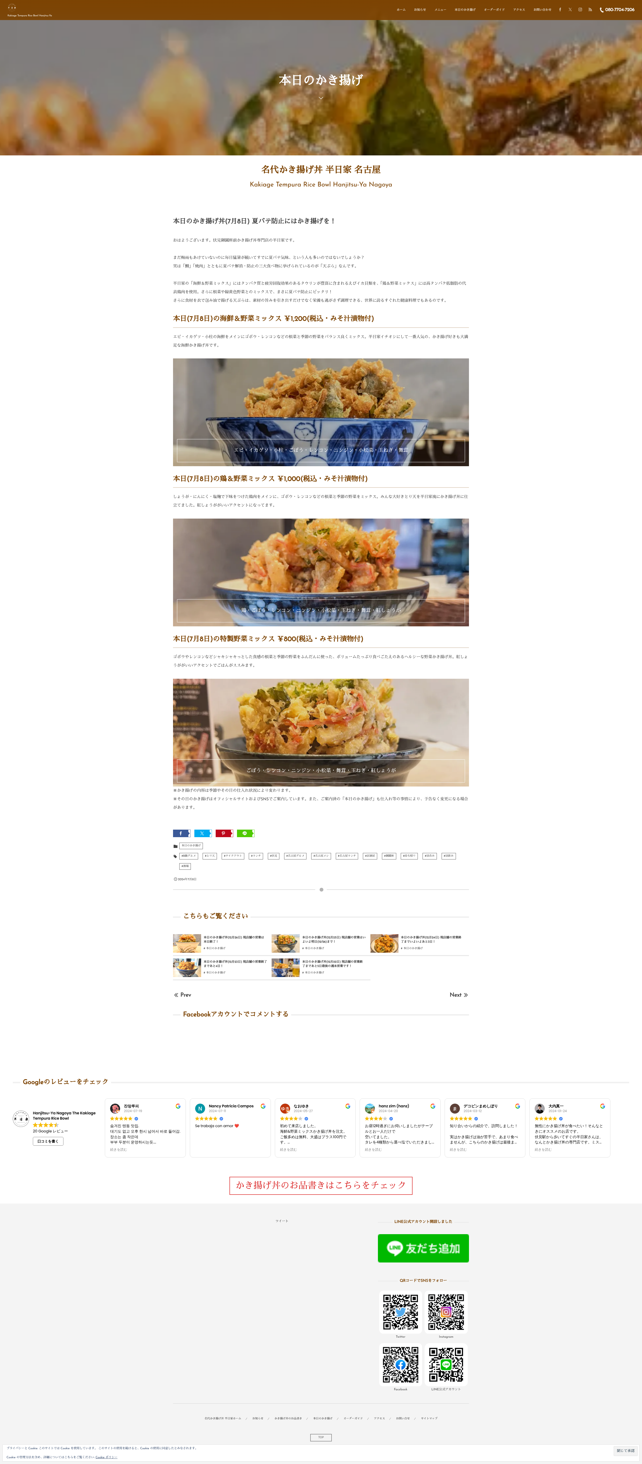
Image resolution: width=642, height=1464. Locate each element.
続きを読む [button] (118, 1149)
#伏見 (273, 856)
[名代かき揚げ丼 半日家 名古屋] (12, 7)
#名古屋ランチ (347, 856)
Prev (185, 995)
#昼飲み (449, 856)
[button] (401, 1316)
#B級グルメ (189, 856)
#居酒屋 (370, 856)
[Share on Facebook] (560, 10)
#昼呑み (430, 856)
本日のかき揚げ (191, 845)
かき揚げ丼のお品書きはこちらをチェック (321, 1186)
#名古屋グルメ (295, 856)
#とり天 (210, 856)
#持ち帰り (409, 856)
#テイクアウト (233, 856)
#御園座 (389, 856)
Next (455, 995)
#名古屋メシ (321, 856)
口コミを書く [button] (48, 1141)
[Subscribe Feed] (590, 10)
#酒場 (185, 866)
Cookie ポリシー (106, 1457)
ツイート (281, 1221)
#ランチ (256, 856)
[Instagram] (580, 10)
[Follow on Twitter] (570, 10)
